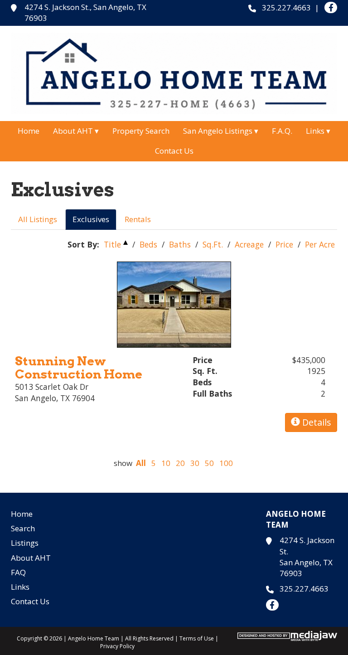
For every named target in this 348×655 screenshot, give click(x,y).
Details (315, 422)
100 (226, 463)
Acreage (249, 244)
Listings (25, 543)
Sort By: (83, 244)
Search (23, 528)
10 (165, 463)
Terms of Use (196, 638)
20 (180, 463)
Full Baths (212, 393)
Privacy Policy (117, 646)
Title (112, 244)
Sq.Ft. (213, 244)
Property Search (140, 131)
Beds (148, 244)
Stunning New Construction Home (78, 368)
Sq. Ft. (205, 370)
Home (28, 131)
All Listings (37, 219)
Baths (180, 244)
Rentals (138, 219)
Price (284, 244)
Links (20, 587)
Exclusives (90, 219)
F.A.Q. (282, 131)
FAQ (18, 572)
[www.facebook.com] (330, 7)
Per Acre (320, 244)
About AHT (31, 558)
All (141, 463)
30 (194, 463)
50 (209, 463)
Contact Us (174, 151)
